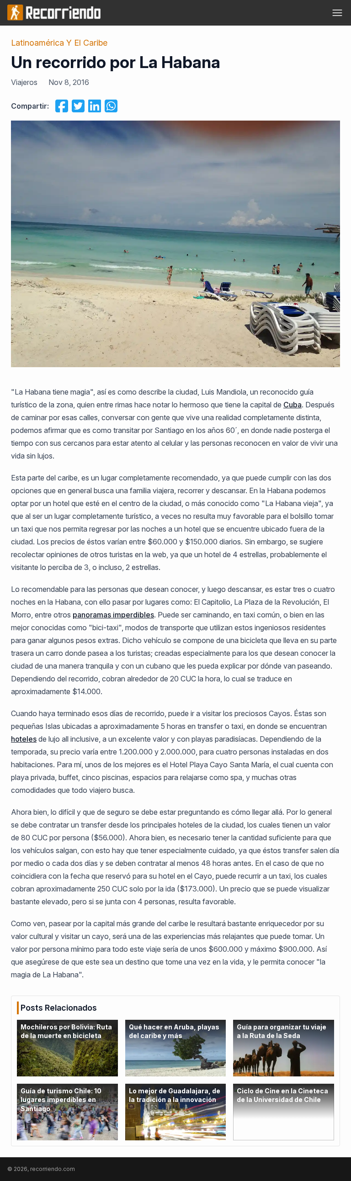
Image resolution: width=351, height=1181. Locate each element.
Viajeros (24, 82)
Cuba (292, 404)
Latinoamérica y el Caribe (59, 42)
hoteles (24, 738)
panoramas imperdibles (113, 614)
